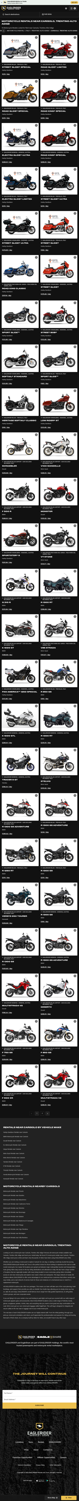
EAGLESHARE (55, 1442)
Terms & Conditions (24, 1465)
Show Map (51, 1498)
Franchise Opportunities (22, 1458)
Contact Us (48, 1450)
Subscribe (39, 1405)
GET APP (74, 2)
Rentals (41, 1442)
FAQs (26, 1450)
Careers (63, 1458)
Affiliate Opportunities (46, 1458)
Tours (30, 1442)
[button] (20, 55)
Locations (20, 1442)
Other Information (55, 1465)
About (35, 1450)
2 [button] (42, 1113)
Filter (70, 1498)
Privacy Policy (40, 1465)
